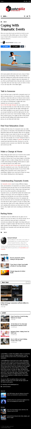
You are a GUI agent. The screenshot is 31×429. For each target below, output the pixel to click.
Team (2, 1)
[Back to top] (27, 425)
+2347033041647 (6, 386)
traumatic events (6, 184)
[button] (2, 1)
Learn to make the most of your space (10, 165)
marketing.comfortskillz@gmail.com (10, 384)
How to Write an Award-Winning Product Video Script (19, 339)
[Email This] (22, 46)
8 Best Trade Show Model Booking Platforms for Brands (19, 317)
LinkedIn (3, 249)
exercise (20, 139)
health (5, 21)
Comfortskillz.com (23, 247)
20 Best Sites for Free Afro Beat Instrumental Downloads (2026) (19, 324)
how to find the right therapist (8, 105)
